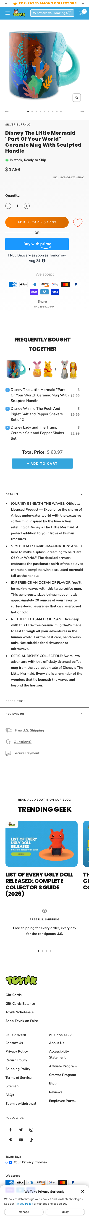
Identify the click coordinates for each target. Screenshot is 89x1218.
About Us (56, 1043)
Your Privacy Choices (30, 1162)
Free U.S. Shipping (29, 730)
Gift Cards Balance (20, 1003)
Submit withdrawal (20, 1103)
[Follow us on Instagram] (31, 1129)
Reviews (55, 1092)
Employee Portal (62, 1100)
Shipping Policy (17, 1069)
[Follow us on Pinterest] (10, 1140)
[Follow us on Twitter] (21, 1129)
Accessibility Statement (59, 1054)
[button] (81, 13)
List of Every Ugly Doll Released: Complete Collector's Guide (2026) (39, 884)
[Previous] (6, 111)
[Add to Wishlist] (78, 223)
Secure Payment (26, 753)
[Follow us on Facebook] (10, 1129)
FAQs (9, 1095)
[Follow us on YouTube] (21, 1140)
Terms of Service (18, 1077)
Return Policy (16, 1060)
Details (11, 494)
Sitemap (11, 1086)
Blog (53, 1083)
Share (42, 301)
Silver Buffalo (18, 124)
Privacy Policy (16, 1051)
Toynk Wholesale (19, 1012)
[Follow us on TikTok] (31, 1140)
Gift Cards (13, 995)
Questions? (22, 742)
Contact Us (14, 1043)
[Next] (82, 111)
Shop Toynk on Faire (21, 1021)
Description (15, 701)
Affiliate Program (63, 1066)
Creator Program (62, 1075)
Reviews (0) (14, 714)
